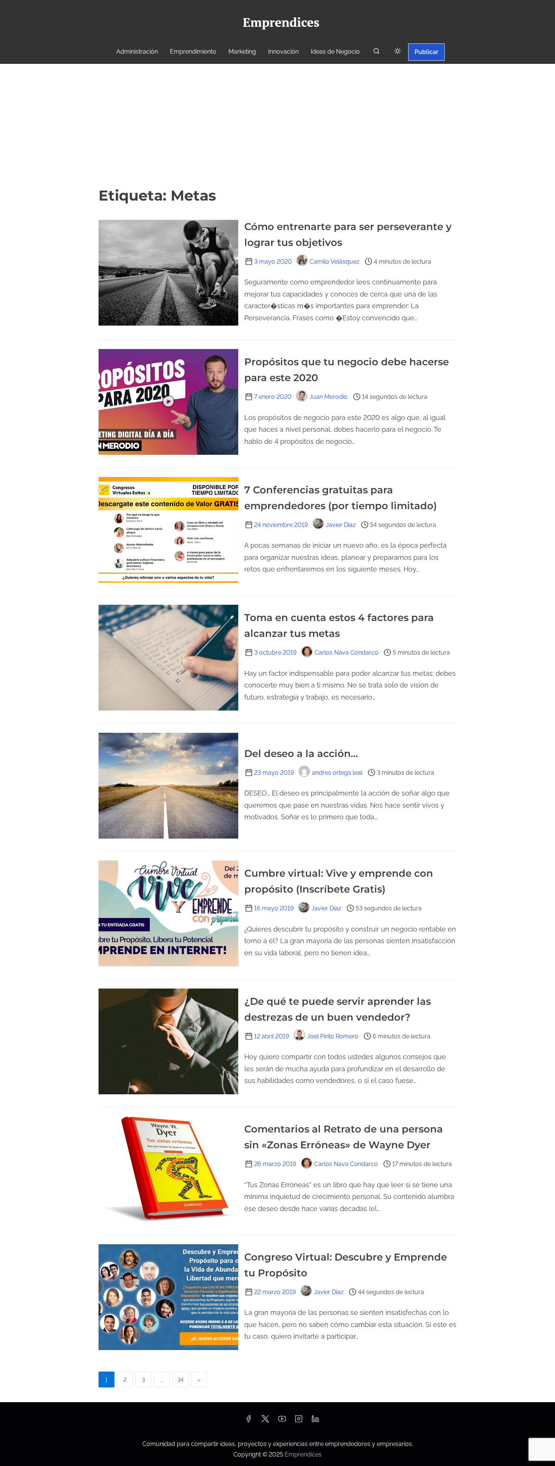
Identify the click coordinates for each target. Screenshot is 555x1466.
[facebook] (248, 1421)
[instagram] (298, 1421)
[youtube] (282, 1421)
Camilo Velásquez (334, 261)
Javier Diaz (341, 524)
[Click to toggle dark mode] (397, 51)
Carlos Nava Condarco (346, 652)
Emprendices (303, 1454)
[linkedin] (315, 1421)
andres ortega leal (337, 772)
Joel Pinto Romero (332, 1036)
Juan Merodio (328, 396)
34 (180, 1380)
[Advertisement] (277, 124)
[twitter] (265, 1421)
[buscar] (376, 52)
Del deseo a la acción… (301, 754)
